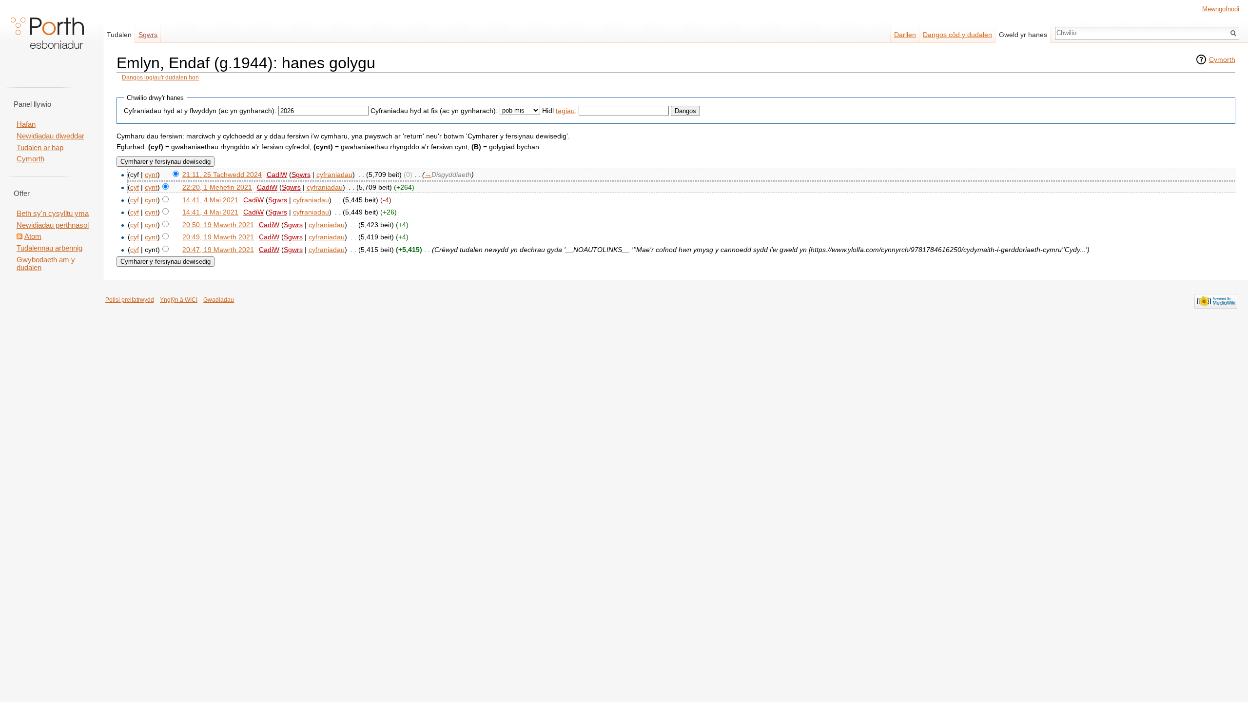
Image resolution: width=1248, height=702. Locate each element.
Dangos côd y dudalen (957, 35)
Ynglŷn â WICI (178, 299)
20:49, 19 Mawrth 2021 (218, 237)
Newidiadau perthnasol (53, 225)
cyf (134, 187)
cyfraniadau (334, 174)
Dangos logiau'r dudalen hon (160, 77)
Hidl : (559, 111)
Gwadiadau (218, 299)
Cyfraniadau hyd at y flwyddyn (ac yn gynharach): (200, 111)
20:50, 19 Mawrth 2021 (218, 225)
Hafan (26, 124)
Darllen (905, 35)
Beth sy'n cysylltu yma (53, 213)
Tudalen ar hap (40, 148)
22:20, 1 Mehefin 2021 (217, 187)
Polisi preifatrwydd (129, 299)
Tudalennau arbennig (49, 248)
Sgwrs (301, 174)
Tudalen (119, 35)
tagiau (565, 111)
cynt (151, 174)
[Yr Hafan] (47, 39)
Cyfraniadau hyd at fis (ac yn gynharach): (434, 111)
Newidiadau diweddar (50, 136)
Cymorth (1222, 59)
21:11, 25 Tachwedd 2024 (222, 174)
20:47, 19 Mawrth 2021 (218, 250)
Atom (32, 236)
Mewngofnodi (1220, 9)
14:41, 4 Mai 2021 (210, 200)
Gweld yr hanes (1023, 35)
